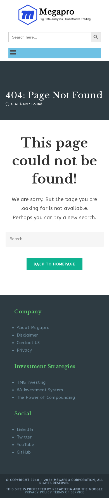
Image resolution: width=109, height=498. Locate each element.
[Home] (7, 104)
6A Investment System (40, 389)
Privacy (24, 350)
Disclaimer (27, 335)
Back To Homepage (54, 264)
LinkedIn (25, 429)
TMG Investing (31, 382)
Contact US (28, 342)
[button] (13, 53)
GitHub (24, 452)
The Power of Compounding (46, 397)
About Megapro (33, 327)
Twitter (24, 437)
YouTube (25, 444)
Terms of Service (68, 492)
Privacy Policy (38, 492)
